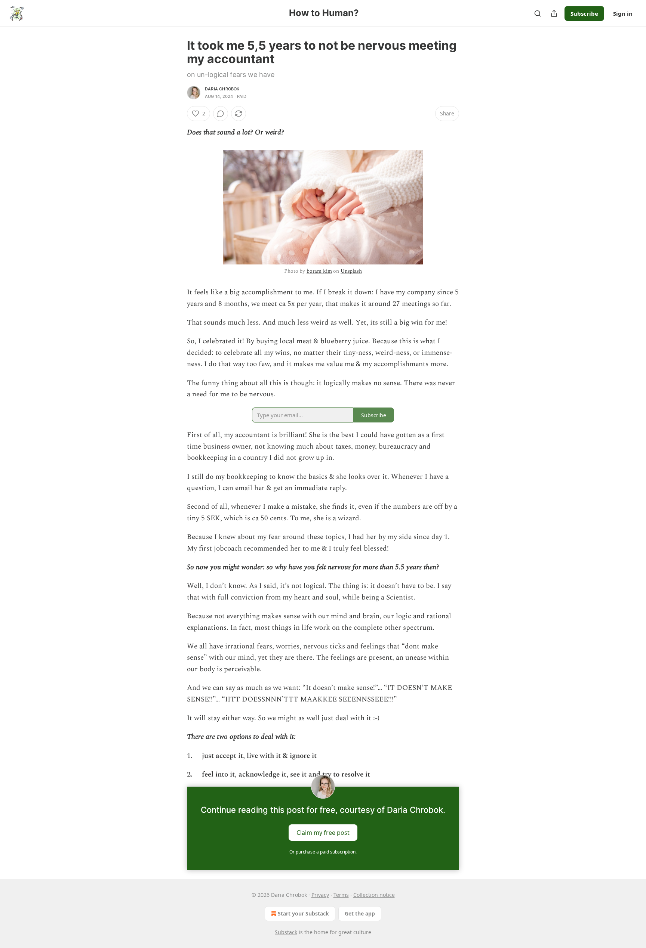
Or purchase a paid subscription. (323, 852)
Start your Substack (303, 913)
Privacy (320, 894)
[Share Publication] (554, 13)
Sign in (623, 13)
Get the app (360, 913)
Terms (341, 894)
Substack (286, 932)
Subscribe (584, 13)
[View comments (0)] (220, 113)
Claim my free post (323, 832)
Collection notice (374, 894)
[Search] (537, 13)
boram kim (319, 271)
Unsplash (351, 271)
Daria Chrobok (222, 89)
